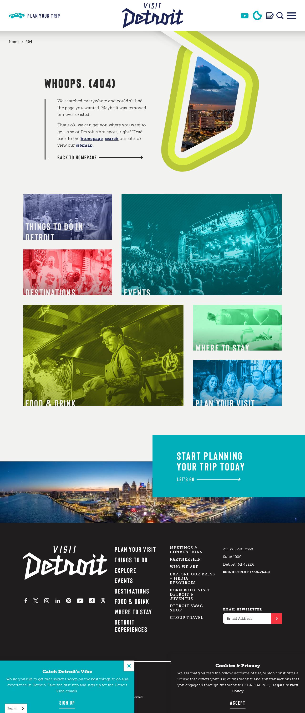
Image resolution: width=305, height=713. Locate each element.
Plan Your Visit (135, 549)
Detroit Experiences (131, 625)
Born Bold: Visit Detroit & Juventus (190, 594)
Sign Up (67, 702)
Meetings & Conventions (186, 550)
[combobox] (16, 708)
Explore (125, 570)
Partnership (185, 559)
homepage (92, 138)
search (112, 138)
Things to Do (131, 560)
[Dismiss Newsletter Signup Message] (129, 666)
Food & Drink (132, 601)
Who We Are (184, 567)
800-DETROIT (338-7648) (246, 572)
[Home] (152, 15)
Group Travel (186, 617)
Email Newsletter (242, 609)
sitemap (84, 145)
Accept (237, 702)
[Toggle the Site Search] (280, 15)
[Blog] (270, 15)
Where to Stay (133, 612)
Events (124, 580)
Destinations (132, 591)
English (12, 708)
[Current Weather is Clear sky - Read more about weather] (257, 15)
